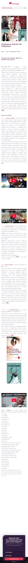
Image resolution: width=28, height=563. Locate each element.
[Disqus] (14, 499)
